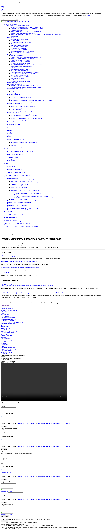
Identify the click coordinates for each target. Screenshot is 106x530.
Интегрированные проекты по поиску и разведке (25, 96)
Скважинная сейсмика (17, 30)
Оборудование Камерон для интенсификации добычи (26, 87)
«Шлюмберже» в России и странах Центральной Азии (22, 126)
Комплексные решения (13, 94)
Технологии (14, 90)
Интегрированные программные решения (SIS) (20, 102)
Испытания (10, 37)
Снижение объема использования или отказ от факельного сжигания (30, 117)
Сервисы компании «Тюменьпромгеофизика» (17, 175)
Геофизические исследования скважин (18, 25)
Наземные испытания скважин (19, 45)
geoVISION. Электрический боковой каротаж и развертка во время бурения (35, 197)
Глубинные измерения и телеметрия (21, 42)
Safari (2, 6)
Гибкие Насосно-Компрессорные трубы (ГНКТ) (24, 85)
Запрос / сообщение (6, 411)
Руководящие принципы (14, 129)
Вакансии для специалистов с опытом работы (20, 151)
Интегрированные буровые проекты (21, 97)
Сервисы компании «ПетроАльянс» (14, 214)
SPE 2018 (13, 144)
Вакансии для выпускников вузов (16, 150)
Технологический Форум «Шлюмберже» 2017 (24, 142)
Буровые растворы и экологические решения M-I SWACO (27, 57)
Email (2, 460)
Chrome (3, 5)
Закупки (9, 133)
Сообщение (4, 458)
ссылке (89, 15)
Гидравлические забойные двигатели (21, 181)
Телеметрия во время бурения (19, 199)
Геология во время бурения (18, 185)
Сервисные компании (17, 109)
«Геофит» (3, 325)
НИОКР (9, 130)
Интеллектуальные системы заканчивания (23, 73)
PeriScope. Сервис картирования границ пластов (27, 193)
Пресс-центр (7, 135)
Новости (9, 136)
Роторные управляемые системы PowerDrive (23, 179)
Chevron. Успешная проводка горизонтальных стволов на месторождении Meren (23, 285)
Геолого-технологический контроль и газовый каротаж (26, 64)
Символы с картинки (7, 413)
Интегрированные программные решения (12, 322)
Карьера (6, 148)
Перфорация (14, 36)
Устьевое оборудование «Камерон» (20, 63)
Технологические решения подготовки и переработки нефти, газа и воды (31, 100)
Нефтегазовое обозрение (14, 162)
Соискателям (11, 166)
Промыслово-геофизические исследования (23, 33)
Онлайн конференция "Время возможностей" (23, 147)
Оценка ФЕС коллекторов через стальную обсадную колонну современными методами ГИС (37, 34)
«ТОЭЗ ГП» (4, 329)
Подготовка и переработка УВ (16, 99)
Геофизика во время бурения (19, 188)
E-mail (3, 406)
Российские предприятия (14, 103)
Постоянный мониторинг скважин (20, 69)
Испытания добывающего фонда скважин (22, 51)
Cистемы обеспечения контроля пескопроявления (25, 72)
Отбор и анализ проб (16, 43)
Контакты (7, 163)
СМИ (8, 168)
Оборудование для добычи (18, 108)
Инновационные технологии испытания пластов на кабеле (27, 28)
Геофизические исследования (9, 310)
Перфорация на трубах (17, 40)
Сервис (13, 91)
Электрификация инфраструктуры (20, 120)
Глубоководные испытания (18, 48)
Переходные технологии (14, 112)
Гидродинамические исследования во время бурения (25, 190)
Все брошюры (5, 305)
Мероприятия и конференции (15, 139)
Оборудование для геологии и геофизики (22, 105)
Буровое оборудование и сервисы (20, 60)
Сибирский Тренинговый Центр (16, 132)
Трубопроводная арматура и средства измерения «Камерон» (24, 111)
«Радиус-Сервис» (6, 328)
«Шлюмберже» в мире (13, 124)
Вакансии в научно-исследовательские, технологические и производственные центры (31, 153)
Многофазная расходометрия (19, 46)
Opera (2, 9)
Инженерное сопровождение (19, 49)
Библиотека (7, 156)
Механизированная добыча (15, 88)
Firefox (3, 8)
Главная (3, 234)
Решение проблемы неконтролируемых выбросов (25, 114)
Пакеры (13, 79)
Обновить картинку (6, 419)
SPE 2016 (13, 141)
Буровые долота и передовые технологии (22, 58)
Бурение (9, 54)
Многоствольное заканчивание (19, 75)
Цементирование (12, 82)
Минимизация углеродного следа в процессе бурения (26, 115)
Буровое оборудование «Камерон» (20, 61)
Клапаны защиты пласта (17, 78)
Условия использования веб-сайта (26, 423)
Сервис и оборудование (10, 24)
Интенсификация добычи (14, 84)
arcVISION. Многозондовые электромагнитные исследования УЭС (33, 196)
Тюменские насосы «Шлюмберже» (10, 331)
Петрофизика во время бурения (19, 184)
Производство (15, 93)
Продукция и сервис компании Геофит (22, 66)
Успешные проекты (12, 157)
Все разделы (10, 121)
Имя (2, 403)
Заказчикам (10, 165)
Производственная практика (15, 154)
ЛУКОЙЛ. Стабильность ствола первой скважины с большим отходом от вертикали (25, 300)
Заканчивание (11, 67)
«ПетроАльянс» (5, 326)
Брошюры (10, 159)
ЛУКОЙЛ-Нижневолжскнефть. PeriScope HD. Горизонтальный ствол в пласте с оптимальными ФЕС (29, 293)
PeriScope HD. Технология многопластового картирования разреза (33, 194)
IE (1, 11)
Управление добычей (10, 218)
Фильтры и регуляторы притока (20, 70)
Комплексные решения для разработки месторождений (26, 118)
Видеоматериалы (12, 160)
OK (2, 18)
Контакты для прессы (13, 138)
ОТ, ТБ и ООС (11, 127)
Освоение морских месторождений (21, 52)
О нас (5, 123)
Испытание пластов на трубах (19, 39)
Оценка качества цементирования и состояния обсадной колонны (29, 31)
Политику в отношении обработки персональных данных (53, 423)
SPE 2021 (13, 145)
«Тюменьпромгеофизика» (8, 332)
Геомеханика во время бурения (19, 187)
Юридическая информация (8, 349)
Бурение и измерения (17, 55)
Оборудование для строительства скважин (23, 106)
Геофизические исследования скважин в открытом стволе (27, 27)
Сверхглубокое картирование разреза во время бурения (26, 182)
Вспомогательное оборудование (20, 76)
